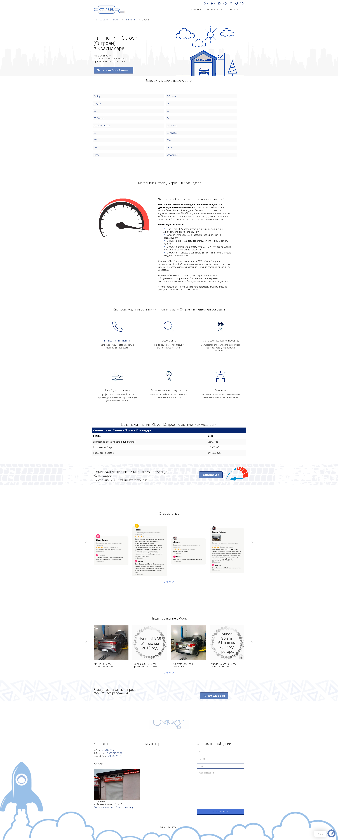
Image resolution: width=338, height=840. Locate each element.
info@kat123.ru (109, 750)
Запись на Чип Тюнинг (113, 70)
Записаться (211, 474)
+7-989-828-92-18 (227, 3)
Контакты (233, 9)
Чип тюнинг (130, 19)
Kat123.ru (103, 19)
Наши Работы (214, 9)
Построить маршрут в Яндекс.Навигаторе (114, 807)
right (252, 542)
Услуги (195, 9)
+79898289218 (114, 756)
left (86, 542)
